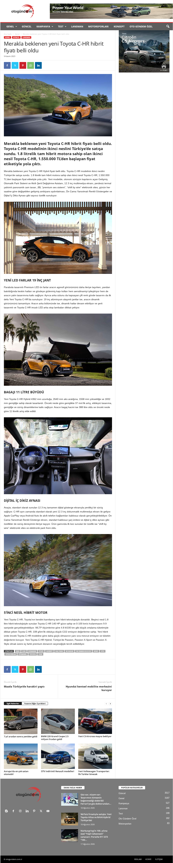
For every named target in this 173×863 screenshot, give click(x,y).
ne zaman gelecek (83, 651)
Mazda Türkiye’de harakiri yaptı (24, 686)
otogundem (11, 654)
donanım (32, 651)
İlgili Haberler (13, 703)
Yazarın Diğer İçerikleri (34, 703)
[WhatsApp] (30, 65)
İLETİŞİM (159, 859)
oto (102, 651)
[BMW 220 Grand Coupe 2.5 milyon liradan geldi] (58, 721)
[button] (167, 26)
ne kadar (69, 651)
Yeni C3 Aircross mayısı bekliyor (95, 736)
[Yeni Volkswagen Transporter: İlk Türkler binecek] (95, 756)
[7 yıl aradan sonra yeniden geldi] (21, 721)
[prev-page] (106, 703)
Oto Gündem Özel (141, 26)
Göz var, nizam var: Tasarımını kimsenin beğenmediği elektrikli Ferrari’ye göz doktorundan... (96, 799)
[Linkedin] (38, 65)
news (96, 651)
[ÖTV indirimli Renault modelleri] (58, 756)
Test (60, 26)
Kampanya (43, 26)
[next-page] (110, 703)
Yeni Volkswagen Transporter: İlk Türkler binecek (94, 773)
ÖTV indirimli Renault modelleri (57, 771)
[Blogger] (7, 811)
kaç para (59, 651)
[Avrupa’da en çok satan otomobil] (21, 756)
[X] (15, 65)
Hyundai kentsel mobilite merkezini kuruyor (89, 688)
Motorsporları (98, 26)
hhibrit (49, 651)
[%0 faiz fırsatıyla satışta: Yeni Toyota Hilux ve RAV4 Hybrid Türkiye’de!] (69, 819)
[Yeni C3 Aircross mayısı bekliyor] (95, 721)
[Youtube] (48, 811)
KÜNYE (148, 859)
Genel (10, 26)
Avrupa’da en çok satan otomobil (16, 773)
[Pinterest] (22, 65)
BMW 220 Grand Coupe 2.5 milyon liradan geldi (54, 738)
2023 (17, 651)
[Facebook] (7, 65)
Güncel (26, 26)
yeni (40, 654)
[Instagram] (21, 811)
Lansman (77, 26)
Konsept (119, 26)
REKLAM (138, 859)
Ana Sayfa (8, 34)
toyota (33, 654)
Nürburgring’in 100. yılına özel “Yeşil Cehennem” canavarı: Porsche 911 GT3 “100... (94, 835)
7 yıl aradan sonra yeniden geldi (20, 736)
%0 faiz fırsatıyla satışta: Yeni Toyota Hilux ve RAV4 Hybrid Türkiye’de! (96, 817)
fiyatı (41, 651)
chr (24, 651)
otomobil (23, 654)
